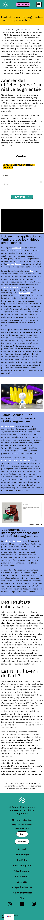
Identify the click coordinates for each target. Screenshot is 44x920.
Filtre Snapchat (22, 871)
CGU (3, 918)
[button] (39, 4)
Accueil (22, 849)
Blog (22, 898)
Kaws (32, 271)
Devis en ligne (22, 854)
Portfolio (22, 860)
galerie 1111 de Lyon (12, 541)
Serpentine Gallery (9, 287)
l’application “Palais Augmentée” (16, 460)
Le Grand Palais (8, 426)
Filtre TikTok (22, 876)
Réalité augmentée (22, 892)
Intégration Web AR (21, 887)
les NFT (21, 681)
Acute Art (16, 248)
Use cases (22, 881)
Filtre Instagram (22, 865)
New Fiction (24, 293)
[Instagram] (10, 904)
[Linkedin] (22, 904)
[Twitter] (34, 904)
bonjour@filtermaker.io (22, 824)
